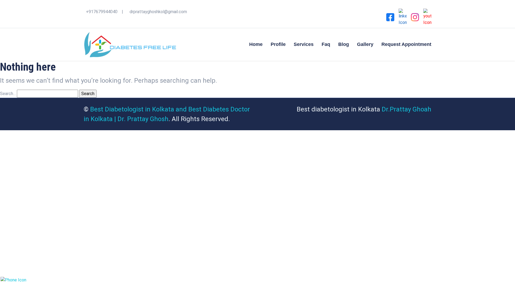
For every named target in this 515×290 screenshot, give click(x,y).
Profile (278, 44)
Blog (343, 44)
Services (304, 44)
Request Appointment (406, 44)
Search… (8, 93)
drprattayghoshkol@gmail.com (158, 11)
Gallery (365, 44)
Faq (326, 44)
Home (256, 44)
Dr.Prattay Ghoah (406, 109)
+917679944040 (101, 11)
